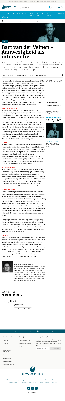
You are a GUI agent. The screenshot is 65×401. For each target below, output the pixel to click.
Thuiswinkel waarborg (13, 380)
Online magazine (9, 21)
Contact (5, 343)
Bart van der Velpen (8, 75)
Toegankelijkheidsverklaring (29, 382)
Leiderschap (18, 21)
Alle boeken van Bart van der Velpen (24, 280)
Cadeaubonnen (23, 347)
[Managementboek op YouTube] (32, 388)
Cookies (54, 380)
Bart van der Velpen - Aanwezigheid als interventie (35, 21)
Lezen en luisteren (8, 355)
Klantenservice (8, 337)
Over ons (5, 340)
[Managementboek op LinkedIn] (28, 388)
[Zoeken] (50, 7)
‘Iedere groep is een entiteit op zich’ (53, 120)
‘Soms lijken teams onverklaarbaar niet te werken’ (53, 144)
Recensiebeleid (7, 361)
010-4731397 (60, 13)
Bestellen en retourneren (7, 350)
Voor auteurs (7, 358)
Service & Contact (44, 382)
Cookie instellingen (13, 382)
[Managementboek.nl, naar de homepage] (9, 9)
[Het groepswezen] (51, 91)
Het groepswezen (51, 102)
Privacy (47, 380)
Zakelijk (21, 337)
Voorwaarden (7, 347)
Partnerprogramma (9, 364)
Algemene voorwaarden (28, 380)
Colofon (40, 380)
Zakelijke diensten (24, 340)
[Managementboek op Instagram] (36, 388)
